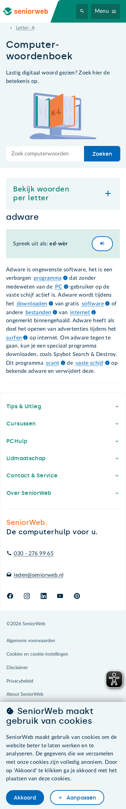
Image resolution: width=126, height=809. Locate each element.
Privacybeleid (19, 681)
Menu (102, 11)
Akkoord (25, 798)
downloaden (32, 303)
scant (52, 363)
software (93, 303)
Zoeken (102, 154)
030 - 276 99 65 (33, 553)
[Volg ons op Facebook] (10, 596)
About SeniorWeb (24, 694)
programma (47, 278)
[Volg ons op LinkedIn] (43, 596)
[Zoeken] (82, 11)
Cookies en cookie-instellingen (37, 654)
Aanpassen (80, 798)
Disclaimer (17, 667)
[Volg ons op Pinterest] (77, 596)
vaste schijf (90, 363)
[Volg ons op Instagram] (26, 596)
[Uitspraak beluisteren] (102, 243)
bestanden (38, 312)
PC (58, 287)
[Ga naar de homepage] (31, 11)
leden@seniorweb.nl (39, 575)
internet (80, 312)
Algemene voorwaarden (30, 640)
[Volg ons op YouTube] (60, 596)
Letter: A (25, 28)
